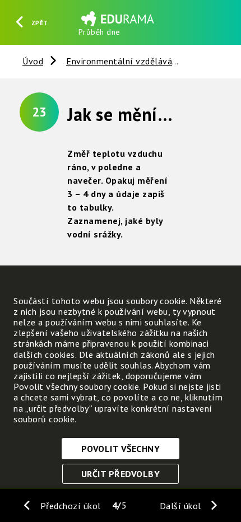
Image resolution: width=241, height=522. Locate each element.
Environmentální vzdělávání (123, 61)
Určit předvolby (120, 473)
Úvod (32, 61)
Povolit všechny (120, 448)
